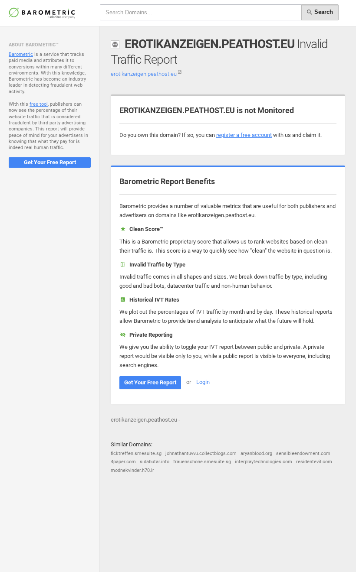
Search (323, 12)
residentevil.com (314, 462)
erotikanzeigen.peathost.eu (144, 74)
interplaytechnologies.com (263, 462)
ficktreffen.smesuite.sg (136, 453)
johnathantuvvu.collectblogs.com (201, 453)
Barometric (21, 54)
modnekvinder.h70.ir (132, 470)
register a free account (244, 135)
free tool (39, 104)
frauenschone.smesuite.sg (202, 462)
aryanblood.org (256, 453)
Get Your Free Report (50, 162)
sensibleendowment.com (303, 453)
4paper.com (123, 462)
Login (203, 382)
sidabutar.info (154, 462)
